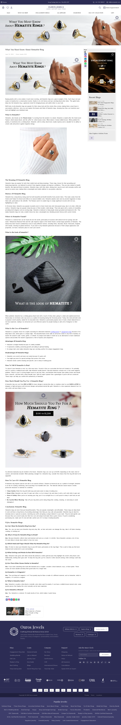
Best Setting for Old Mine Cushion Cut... (105, 126)
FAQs (63, 658)
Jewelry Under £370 (88, 717)
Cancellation (65, 665)
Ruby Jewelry (56, 720)
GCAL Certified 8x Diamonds (16, 717)
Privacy (87, 695)
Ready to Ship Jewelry (85, 713)
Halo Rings (64, 706)
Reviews (47, 655)
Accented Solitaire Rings (36, 706)
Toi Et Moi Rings (88, 706)
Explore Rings (85, 629)
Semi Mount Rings (53, 706)
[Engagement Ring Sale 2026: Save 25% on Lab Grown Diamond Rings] (93, 109)
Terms (92, 695)
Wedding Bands (15, 655)
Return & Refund (66, 655)
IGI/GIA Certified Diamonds (103, 713)
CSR (45, 662)
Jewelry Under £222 (73, 717)
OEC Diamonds (13, 713)
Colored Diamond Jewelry (106, 717)
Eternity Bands (114, 706)
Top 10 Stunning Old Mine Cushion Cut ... (104, 120)
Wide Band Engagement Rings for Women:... (106, 103)
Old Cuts (12, 658)
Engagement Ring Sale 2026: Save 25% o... (106, 109)
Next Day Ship (23, 13)
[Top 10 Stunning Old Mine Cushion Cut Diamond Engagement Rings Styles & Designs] (93, 120)
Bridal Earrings (63, 710)
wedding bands (55, 331)
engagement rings (66, 331)
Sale (8, 13)
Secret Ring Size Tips (34, 669)
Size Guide (30, 662)
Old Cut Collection (96, 13)
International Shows (51, 665)
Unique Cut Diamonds (68, 713)
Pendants (87, 710)
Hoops (34, 710)
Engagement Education (88, 720)
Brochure (78, 634)
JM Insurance (65, 662)
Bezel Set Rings (76, 706)
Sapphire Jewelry (30, 720)
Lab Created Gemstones (70, 720)
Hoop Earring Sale (16, 669)
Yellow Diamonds (46, 717)
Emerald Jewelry (44, 720)
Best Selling (14, 665)
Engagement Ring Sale (17, 652)
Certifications (48, 658)
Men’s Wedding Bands (11, 710)
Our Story (47, 652)
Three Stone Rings (20, 706)
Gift (112, 13)
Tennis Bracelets (75, 710)
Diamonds (77, 13)
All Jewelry (61, 13)
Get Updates (105, 654)
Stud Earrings (25, 710)
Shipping (64, 652)
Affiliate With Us (70, 629)
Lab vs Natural (31, 655)
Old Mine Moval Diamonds (50, 713)
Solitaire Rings (6, 706)
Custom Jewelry (100, 629)
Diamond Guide (32, 652)
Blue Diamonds (59, 717)
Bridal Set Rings (102, 706)
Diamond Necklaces (98, 710)
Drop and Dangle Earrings (47, 710)
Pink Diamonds (33, 717)
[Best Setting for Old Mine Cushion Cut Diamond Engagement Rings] (93, 126)
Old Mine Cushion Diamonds (30, 713)
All (91, 138)
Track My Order (49, 669)
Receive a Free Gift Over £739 (56, 2)
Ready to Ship (14, 662)
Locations (99, 695)
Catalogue (91, 634)
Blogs (29, 665)
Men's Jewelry (112, 710)
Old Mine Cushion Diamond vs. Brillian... (106, 115)
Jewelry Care (31, 658)
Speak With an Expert (68, 669)
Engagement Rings (42, 13)
